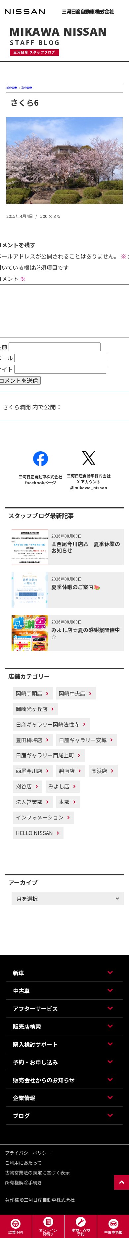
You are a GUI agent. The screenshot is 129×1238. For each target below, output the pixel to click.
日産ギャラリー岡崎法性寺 (47, 724)
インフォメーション (40, 817)
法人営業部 (29, 802)
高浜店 (99, 771)
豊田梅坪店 (29, 740)
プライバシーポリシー (28, 1152)
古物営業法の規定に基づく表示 (37, 1172)
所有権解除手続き (23, 1182)
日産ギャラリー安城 (83, 740)
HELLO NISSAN (34, 833)
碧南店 (67, 771)
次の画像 (27, 87)
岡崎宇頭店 (29, 693)
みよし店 (58, 786)
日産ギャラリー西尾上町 (45, 755)
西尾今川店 (29, 771)
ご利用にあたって (23, 1162)
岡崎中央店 (72, 693)
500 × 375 (50, 216)
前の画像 (11, 87)
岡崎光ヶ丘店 (32, 709)
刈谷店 (24, 786)
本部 (64, 802)
